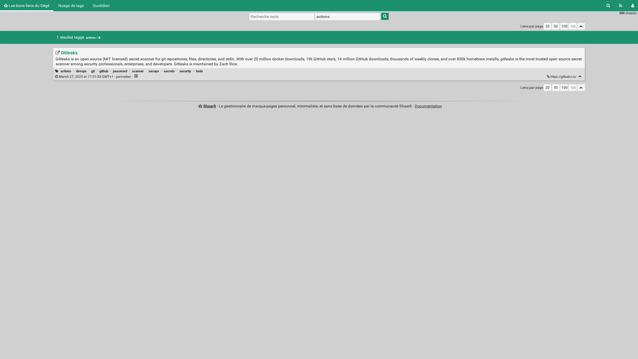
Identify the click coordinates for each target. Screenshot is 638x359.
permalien (95, 77)
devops (81, 71)
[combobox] (347, 16)
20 (548, 26)
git (93, 71)
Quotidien (101, 5)
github (103, 71)
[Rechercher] (608, 5)
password (120, 71)
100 (564, 26)
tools (199, 71)
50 (556, 26)
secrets (169, 71)
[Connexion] (632, 5)
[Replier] (580, 76)
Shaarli (209, 106)
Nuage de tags (71, 5)
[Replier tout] (581, 26)
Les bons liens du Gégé (28, 5)
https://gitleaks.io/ (563, 77)
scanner (138, 71)
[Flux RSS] (620, 5)
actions (91, 37)
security (185, 71)
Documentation (428, 106)
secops (154, 71)
